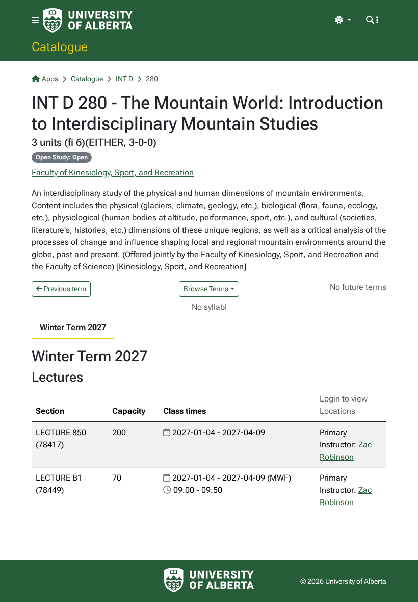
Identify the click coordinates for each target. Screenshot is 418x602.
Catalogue (60, 46)
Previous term (64, 289)
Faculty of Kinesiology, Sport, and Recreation (113, 173)
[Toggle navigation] (35, 20)
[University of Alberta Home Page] (88, 20)
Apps (50, 78)
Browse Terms (206, 289)
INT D (124, 78)
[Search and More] (372, 20)
